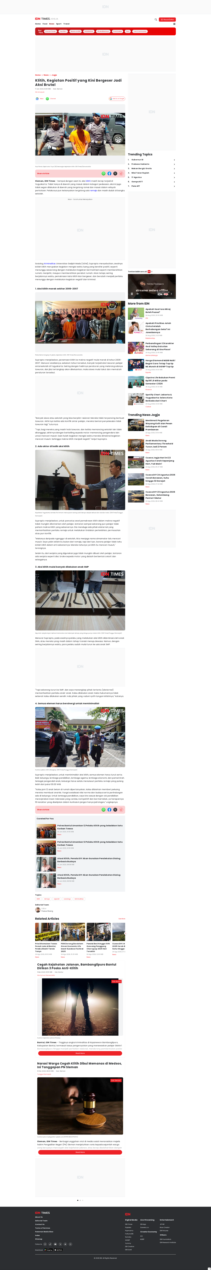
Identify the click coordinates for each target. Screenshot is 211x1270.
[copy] (121, 174)
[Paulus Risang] (38, 910)
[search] (155, 19)
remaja (93, 190)
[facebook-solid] (109, 173)
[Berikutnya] (125, 1046)
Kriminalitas (50, 263)
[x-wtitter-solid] (115, 173)
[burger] (174, 24)
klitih (88, 181)
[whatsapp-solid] (104, 173)
